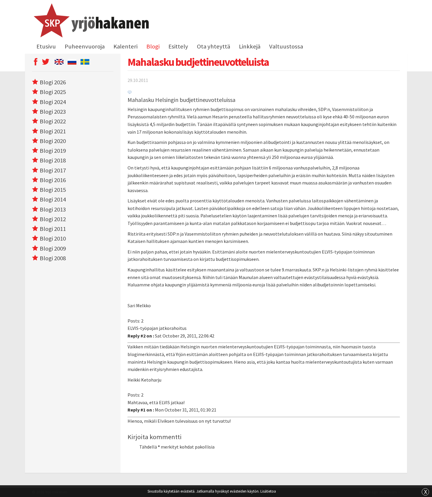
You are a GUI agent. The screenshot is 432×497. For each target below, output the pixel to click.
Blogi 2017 (53, 170)
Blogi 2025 (53, 92)
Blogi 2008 (53, 258)
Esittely (178, 46)
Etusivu (46, 46)
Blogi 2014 (53, 199)
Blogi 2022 (53, 121)
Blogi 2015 (53, 190)
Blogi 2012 (53, 219)
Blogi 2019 (53, 151)
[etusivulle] (90, 21)
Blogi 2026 (53, 82)
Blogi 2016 (53, 180)
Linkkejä (249, 46)
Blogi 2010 (53, 238)
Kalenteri (125, 46)
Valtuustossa (286, 46)
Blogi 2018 (53, 160)
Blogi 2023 (53, 111)
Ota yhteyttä (213, 46)
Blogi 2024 (53, 102)
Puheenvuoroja (85, 46)
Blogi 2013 (53, 209)
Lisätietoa (268, 491)
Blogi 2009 (53, 248)
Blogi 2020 (53, 141)
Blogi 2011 (53, 229)
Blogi (153, 46)
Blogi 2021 (53, 131)
